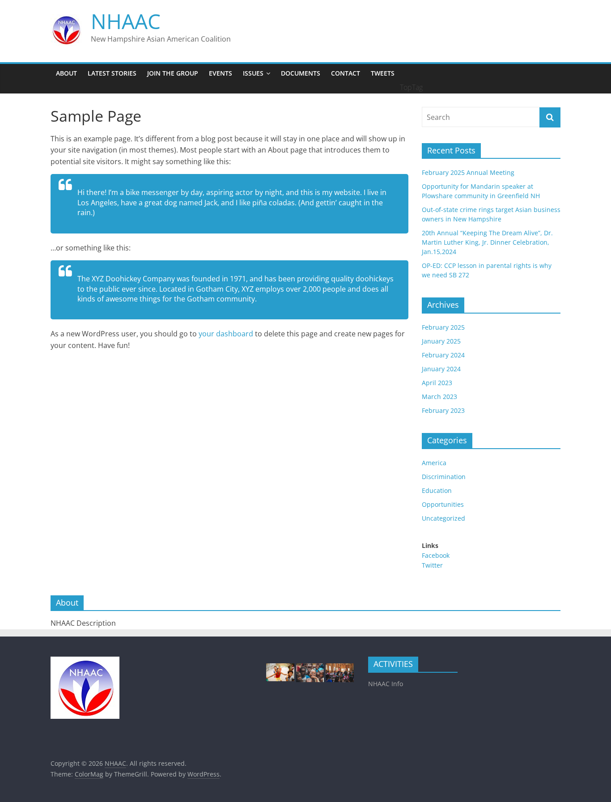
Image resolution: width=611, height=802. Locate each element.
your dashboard (226, 334)
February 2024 (443, 355)
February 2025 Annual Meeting (468, 172)
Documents (300, 73)
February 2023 (443, 410)
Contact (345, 73)
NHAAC (126, 21)
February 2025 (443, 327)
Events (220, 73)
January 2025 (441, 341)
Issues (253, 73)
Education (437, 490)
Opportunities (443, 504)
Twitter (432, 565)
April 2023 (437, 382)
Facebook (436, 555)
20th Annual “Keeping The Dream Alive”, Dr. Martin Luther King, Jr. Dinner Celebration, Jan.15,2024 (487, 242)
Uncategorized (443, 518)
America (434, 462)
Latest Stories (112, 73)
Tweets (383, 73)
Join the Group (172, 73)
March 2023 (439, 396)
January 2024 (441, 369)
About (66, 73)
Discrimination (444, 476)
